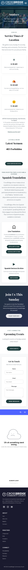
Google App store (14, 251)
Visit (3, 516)
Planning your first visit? (14, 132)
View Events (14, 348)
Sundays (4, 553)
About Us (4, 518)
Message (14, 386)
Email (14, 378)
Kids (3, 536)
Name (14, 368)
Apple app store (14, 246)
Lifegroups (5, 533)
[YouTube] (11, 506)
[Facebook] (3, 506)
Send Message (14, 401)
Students (4, 538)
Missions (4, 556)
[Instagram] (7, 506)
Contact (4, 524)
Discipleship (5, 550)
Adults (4, 541)
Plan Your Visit (14, 316)
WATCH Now (14, 278)
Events (4, 558)
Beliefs (4, 521)
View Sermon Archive (14, 163)
